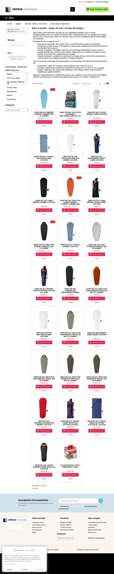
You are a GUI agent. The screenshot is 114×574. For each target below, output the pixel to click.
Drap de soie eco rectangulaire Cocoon (44, 334)
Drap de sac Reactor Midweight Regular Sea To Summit (70, 379)
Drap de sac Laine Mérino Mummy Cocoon (44, 201)
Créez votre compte (102, 2)
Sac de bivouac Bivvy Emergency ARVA (70, 466)
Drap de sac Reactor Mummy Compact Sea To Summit (44, 246)
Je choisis (24, 569)
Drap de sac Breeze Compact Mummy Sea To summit (44, 114)
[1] (100, 501)
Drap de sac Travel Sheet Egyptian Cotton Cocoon (70, 423)
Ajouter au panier (44, 122)
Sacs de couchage (13, 78)
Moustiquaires (12, 91)
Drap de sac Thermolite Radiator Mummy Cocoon (44, 423)
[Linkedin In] (20, 527)
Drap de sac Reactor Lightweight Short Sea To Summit (44, 379)
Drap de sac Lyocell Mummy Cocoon (70, 245)
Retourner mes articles (96, 538)
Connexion (89, 2)
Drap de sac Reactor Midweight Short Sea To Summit (97, 379)
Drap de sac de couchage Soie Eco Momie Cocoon (70, 158)
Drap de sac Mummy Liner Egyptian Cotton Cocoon (44, 290)
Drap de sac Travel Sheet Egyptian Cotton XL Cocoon (96, 423)
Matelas (9, 74)
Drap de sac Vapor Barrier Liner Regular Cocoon (44, 467)
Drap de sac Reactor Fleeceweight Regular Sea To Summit (97, 290)
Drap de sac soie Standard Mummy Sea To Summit (97, 246)
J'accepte (39, 569)
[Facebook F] (10, 527)
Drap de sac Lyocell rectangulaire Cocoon (44, 158)
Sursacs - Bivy (12, 87)
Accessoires (11, 99)
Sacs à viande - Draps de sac (15, 83)
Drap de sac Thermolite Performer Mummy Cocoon (70, 291)
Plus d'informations (10, 564)
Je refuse (9, 569)
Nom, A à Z (91, 83)
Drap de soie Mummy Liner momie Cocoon (96, 334)
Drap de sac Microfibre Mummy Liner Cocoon (97, 158)
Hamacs (9, 95)
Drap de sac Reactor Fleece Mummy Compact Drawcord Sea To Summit (70, 203)
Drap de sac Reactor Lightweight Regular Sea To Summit (70, 334)
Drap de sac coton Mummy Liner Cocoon (97, 113)
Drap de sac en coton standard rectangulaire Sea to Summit (70, 115)
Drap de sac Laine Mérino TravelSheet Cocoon (96, 202)
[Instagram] (15, 527)
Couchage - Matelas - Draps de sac (16, 68)
